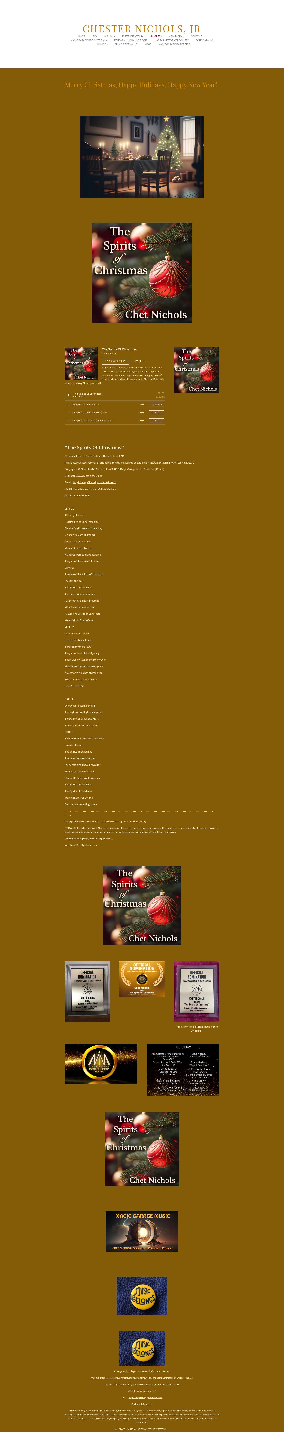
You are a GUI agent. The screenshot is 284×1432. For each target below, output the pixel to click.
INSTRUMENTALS (132, 36)
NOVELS (101, 44)
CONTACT (196, 36)
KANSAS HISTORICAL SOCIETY (172, 40)
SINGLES (155, 36)
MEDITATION (176, 36)
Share (142, 361)
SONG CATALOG (204, 40)
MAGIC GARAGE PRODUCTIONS (88, 40)
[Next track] (163, 392)
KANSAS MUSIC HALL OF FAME (130, 40)
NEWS (147, 44)
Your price (156, 404)
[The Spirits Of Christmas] (81, 363)
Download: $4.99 (115, 361)
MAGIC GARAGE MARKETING (174, 44)
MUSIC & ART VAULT (126, 44)
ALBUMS (109, 36)
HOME (81, 36)
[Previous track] (158, 392)
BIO (95, 36)
